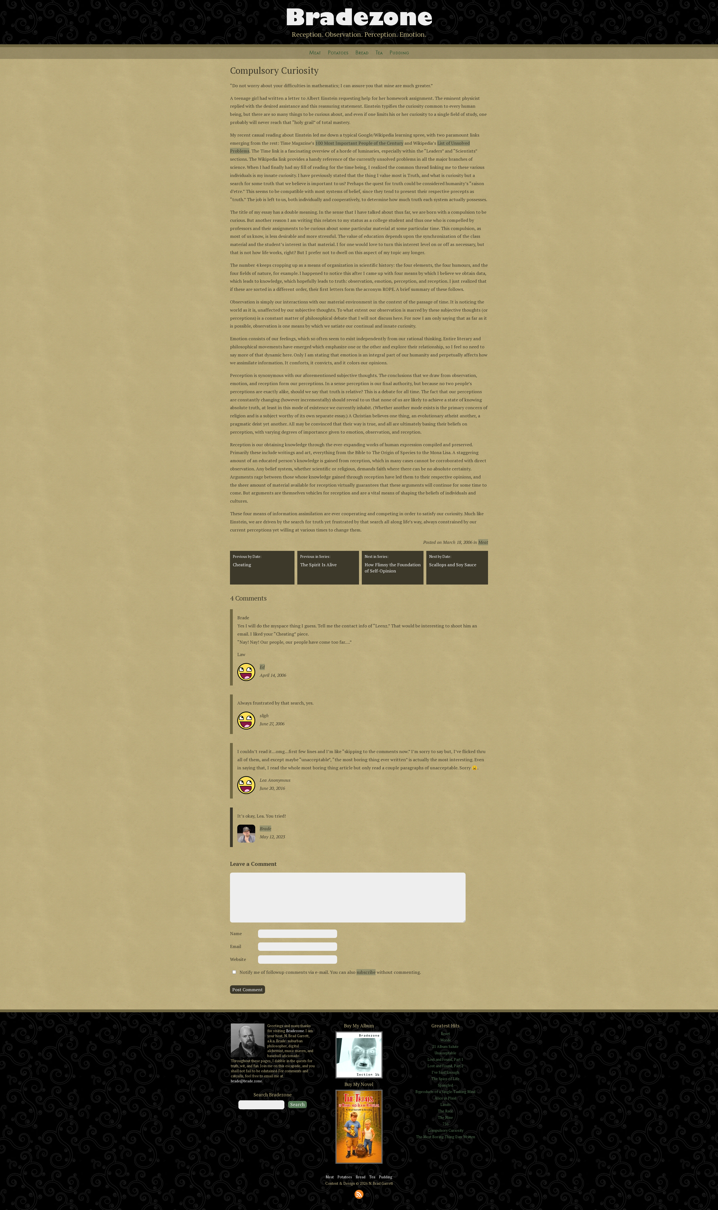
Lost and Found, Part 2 (445, 1066)
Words (445, 1040)
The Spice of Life (445, 1078)
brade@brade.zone (246, 1081)
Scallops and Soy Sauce (452, 561)
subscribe (366, 972)
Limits (445, 1104)
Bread (362, 53)
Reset (445, 1033)
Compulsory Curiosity (445, 1130)
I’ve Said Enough (445, 1072)
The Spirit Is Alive (318, 561)
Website (238, 959)
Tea (379, 53)
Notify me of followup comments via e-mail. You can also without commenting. (329, 972)
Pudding (399, 53)
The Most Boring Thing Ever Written (445, 1137)
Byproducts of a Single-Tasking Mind (445, 1091)
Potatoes (338, 53)
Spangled (445, 1085)
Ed (262, 667)
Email (235, 946)
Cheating (247, 561)
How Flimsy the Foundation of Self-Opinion (393, 564)
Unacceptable (445, 1053)
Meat (315, 53)
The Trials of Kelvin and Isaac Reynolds (359, 1163)
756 (445, 1124)
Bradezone (359, 17)
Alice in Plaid (445, 1098)
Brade (265, 828)
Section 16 (359, 1077)
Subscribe (359, 1194)
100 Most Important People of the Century (359, 143)
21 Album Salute (445, 1046)
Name (236, 933)
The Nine (445, 1117)
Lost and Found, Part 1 (445, 1059)
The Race (445, 1111)
